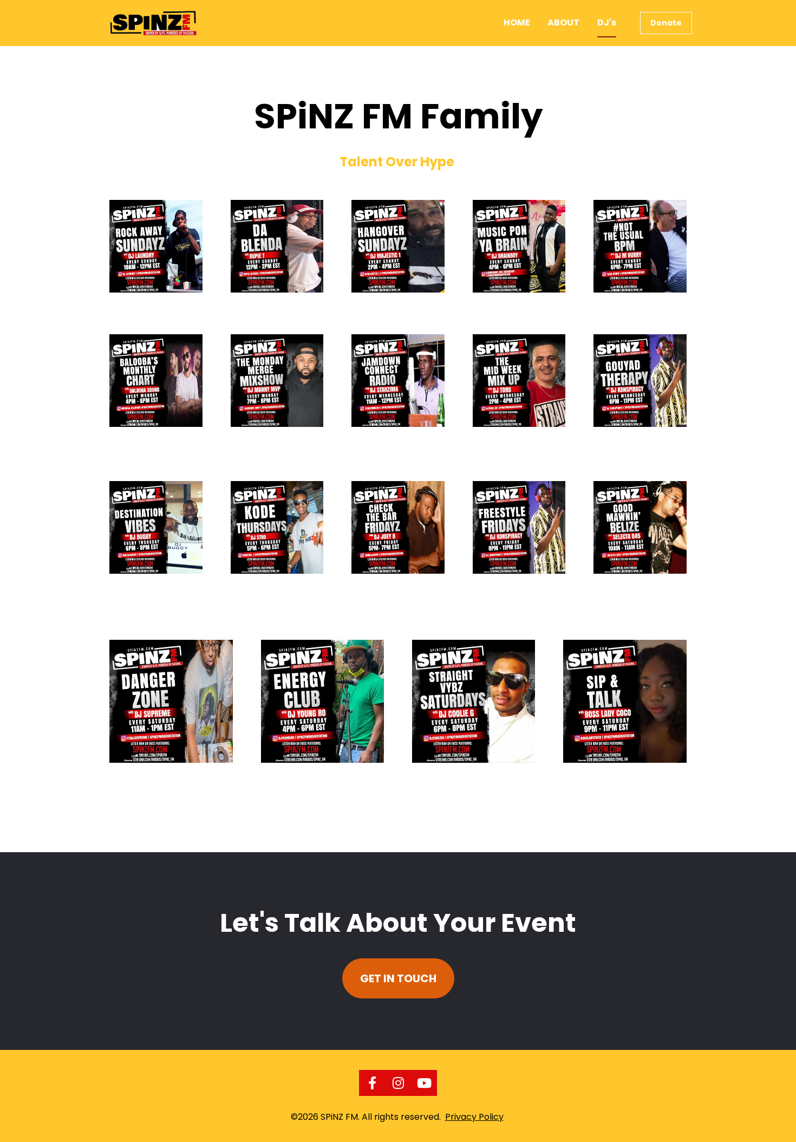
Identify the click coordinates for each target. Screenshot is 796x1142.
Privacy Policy (474, 1117)
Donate (666, 22)
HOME (517, 22)
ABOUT (563, 22)
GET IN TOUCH (398, 978)
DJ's (606, 22)
